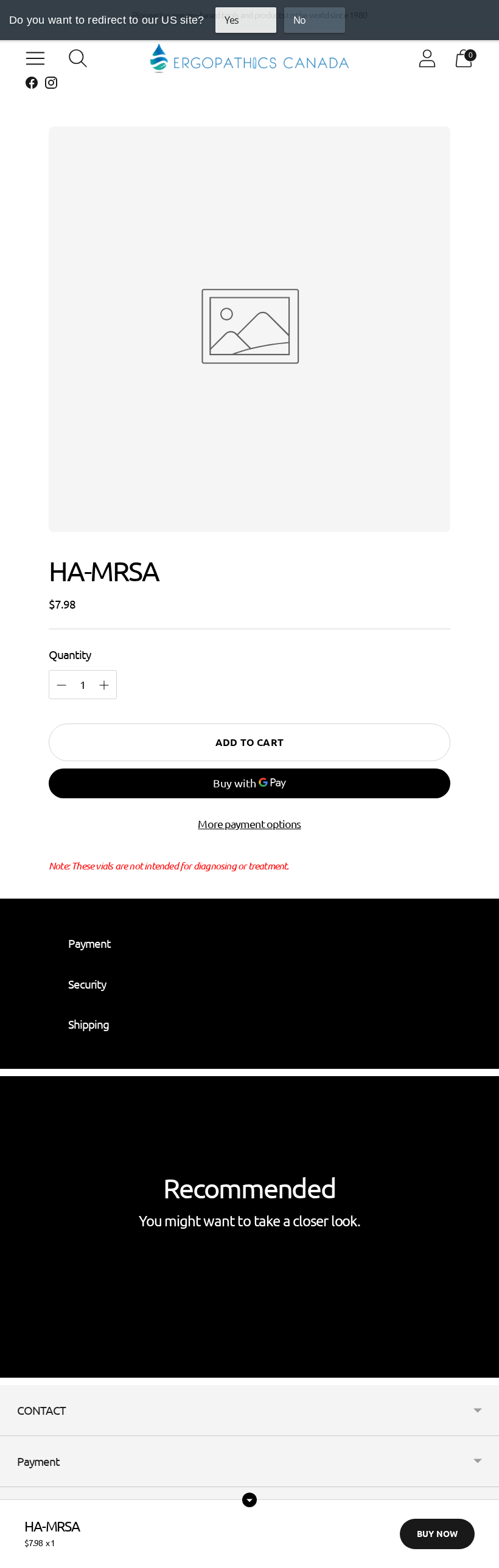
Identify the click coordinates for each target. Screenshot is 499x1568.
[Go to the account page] (427, 58)
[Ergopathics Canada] (249, 58)
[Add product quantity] (61, 685)
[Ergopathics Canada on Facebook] (31, 84)
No (299, 20)
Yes (232, 20)
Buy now (437, 1533)
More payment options (249, 823)
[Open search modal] (78, 58)
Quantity (70, 654)
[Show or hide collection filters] (249, 1499)
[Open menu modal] (35, 58)
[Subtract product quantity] (104, 685)
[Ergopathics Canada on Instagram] (51, 84)
